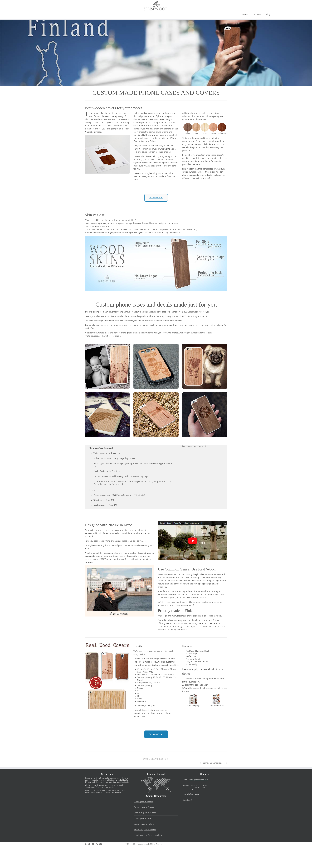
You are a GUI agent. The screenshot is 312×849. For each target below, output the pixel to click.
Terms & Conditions (191, 794)
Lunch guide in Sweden (143, 801)
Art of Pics (109, 336)
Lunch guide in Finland (143, 818)
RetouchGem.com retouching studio (127, 481)
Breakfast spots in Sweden (145, 812)
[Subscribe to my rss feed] (86, 844)
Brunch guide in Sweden (144, 807)
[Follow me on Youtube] (101, 844)
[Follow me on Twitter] (90, 844)
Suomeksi (256, 14)
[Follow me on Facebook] (94, 844)
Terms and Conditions (213, 763)
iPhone (88, 782)
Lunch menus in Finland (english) (148, 835)
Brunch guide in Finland (144, 824)
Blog (268, 14)
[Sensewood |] (156, 5)
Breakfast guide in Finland (145, 829)
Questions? (187, 800)
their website (105, 484)
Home (245, 14)
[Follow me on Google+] (97, 844)
